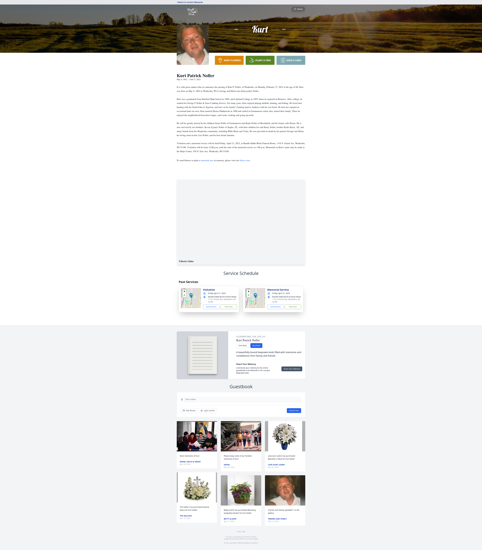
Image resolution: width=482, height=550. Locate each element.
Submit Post (294, 410)
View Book (242, 345)
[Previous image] (179, 436)
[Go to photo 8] (200, 449)
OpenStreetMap (243, 543)
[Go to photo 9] (202, 449)
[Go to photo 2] (191, 449)
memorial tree (207, 160)
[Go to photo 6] (197, 449)
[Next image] (214, 436)
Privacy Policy (234, 539)
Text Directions (211, 307)
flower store (244, 160)
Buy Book (256, 345)
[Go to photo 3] (193, 449)
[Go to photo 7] (199, 449)
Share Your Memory (292, 369)
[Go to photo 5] (196, 449)
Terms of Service (248, 539)
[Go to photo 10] (203, 449)
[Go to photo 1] (190, 450)
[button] (191, 295)
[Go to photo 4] (194, 449)
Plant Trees (229, 307)
